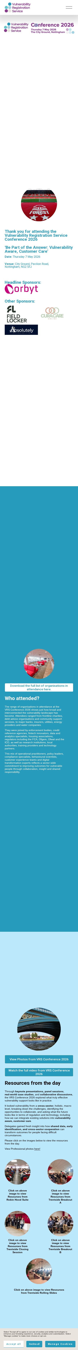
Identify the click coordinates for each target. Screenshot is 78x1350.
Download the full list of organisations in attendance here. (39, 687)
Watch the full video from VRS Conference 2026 (39, 1072)
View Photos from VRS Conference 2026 (39, 1059)
